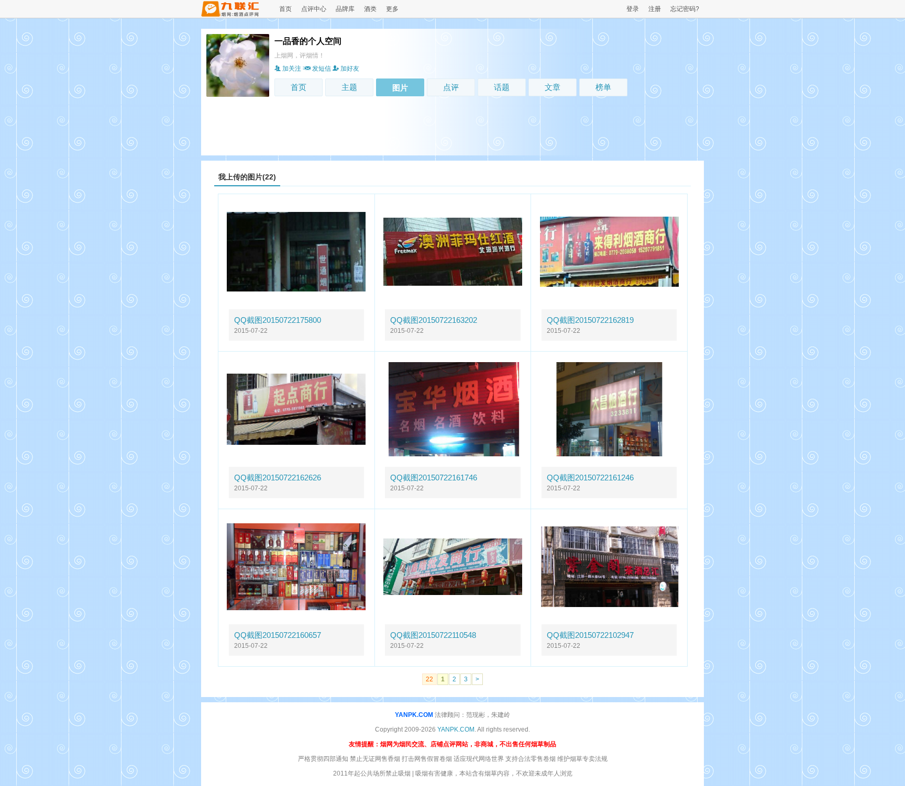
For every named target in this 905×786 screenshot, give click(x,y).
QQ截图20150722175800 (277, 320)
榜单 (603, 87)
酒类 (370, 9)
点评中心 (313, 9)
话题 (502, 87)
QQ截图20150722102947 (590, 635)
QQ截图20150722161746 (433, 477)
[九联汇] (230, 14)
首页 (285, 9)
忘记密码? (684, 9)
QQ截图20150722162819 (590, 320)
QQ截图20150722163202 (433, 320)
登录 (632, 9)
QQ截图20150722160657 (277, 635)
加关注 (291, 68)
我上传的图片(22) (247, 177)
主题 (349, 87)
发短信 (321, 68)
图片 (400, 87)
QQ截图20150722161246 (590, 477)
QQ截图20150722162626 (277, 477)
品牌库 (345, 9)
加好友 (349, 68)
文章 (552, 87)
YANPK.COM (414, 714)
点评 (451, 87)
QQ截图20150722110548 (433, 635)
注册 (654, 9)
